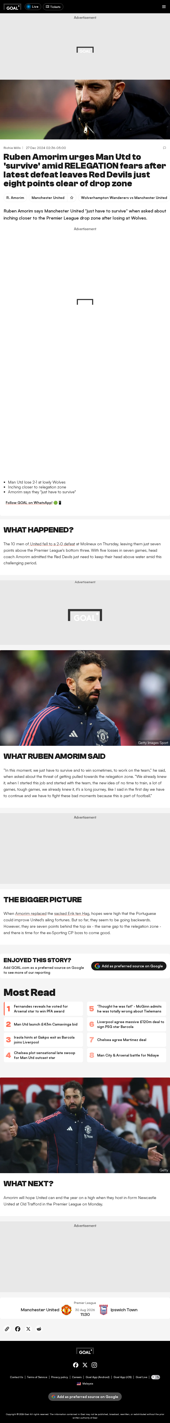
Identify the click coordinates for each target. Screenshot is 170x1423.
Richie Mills (12, 148)
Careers (76, 1377)
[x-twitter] (85, 1365)
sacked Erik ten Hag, (72, 913)
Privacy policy (59, 1377)
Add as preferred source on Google (132, 966)
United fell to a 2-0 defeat (52, 543)
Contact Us (16, 1377)
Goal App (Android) (98, 1377)
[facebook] (75, 1365)
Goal (27, 1414)
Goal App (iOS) (123, 1377)
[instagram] (94, 1365)
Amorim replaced (30, 913)
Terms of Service (37, 1377)
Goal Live (141, 1377)
